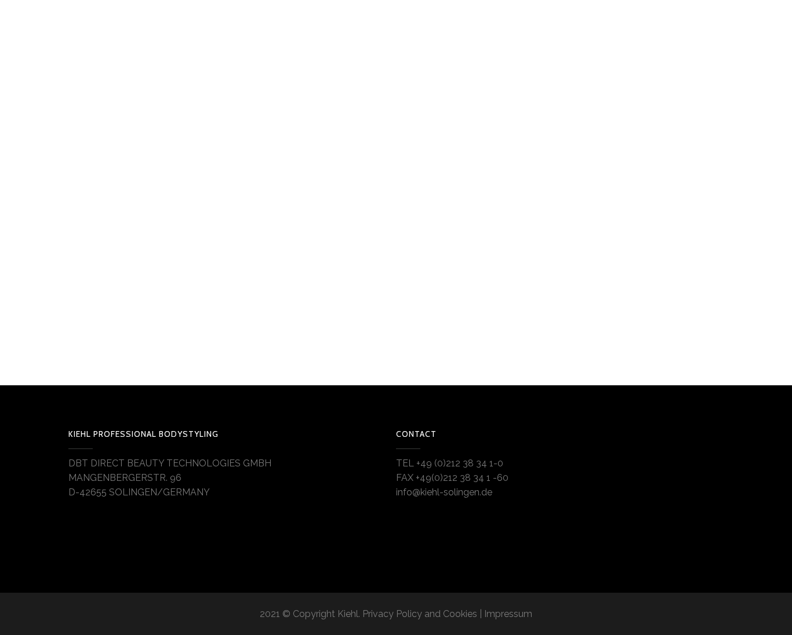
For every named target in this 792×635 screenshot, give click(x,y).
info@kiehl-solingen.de (444, 492)
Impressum (508, 613)
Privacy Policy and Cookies (419, 613)
